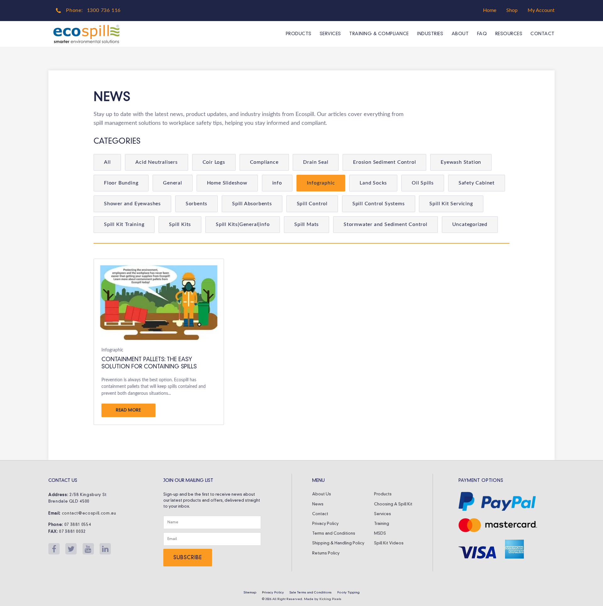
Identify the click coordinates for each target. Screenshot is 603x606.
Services (330, 34)
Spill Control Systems (378, 203)
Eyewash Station (461, 162)
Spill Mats (306, 224)
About (460, 34)
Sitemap (250, 592)
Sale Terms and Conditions (311, 592)
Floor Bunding (121, 182)
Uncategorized (469, 224)
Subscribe (187, 557)
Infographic (321, 182)
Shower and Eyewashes (132, 203)
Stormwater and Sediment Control (385, 224)
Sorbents (196, 203)
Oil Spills (423, 182)
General (172, 182)
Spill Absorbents (252, 203)
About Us (321, 494)
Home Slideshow (227, 182)
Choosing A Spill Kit (393, 504)
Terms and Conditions (333, 534)
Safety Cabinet (477, 182)
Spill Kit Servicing (451, 203)
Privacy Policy (325, 524)
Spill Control (312, 203)
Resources (508, 34)
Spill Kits (180, 224)
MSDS (380, 534)
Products (298, 34)
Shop (512, 10)
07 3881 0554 (77, 525)
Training (381, 524)
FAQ (482, 34)
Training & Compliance (379, 34)
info (277, 182)
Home (489, 10)
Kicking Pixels (330, 599)
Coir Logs (214, 162)
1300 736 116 (104, 10)
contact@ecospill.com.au (89, 513)
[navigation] (416, 34)
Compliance (264, 162)
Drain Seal (315, 162)
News (317, 504)
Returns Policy (326, 553)
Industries (430, 34)
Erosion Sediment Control (384, 162)
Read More (128, 410)
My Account (541, 10)
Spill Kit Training (124, 224)
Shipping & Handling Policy (338, 543)
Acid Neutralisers (156, 162)
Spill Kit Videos (389, 543)
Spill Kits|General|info (242, 224)
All (107, 162)
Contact (542, 34)
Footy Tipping (348, 592)
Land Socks (373, 182)
